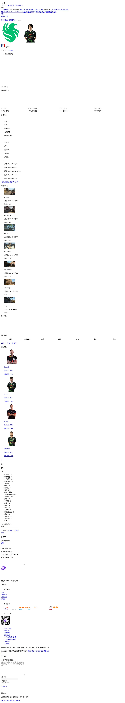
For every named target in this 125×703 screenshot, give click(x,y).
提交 (5, 686)
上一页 (6, 343)
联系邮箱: (4, 681)
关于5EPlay (8, 628)
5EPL (2, 592)
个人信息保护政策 (10, 637)
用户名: (3, 677)
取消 (2, 686)
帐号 (2, 468)
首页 (2, 343)
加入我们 (7, 643)
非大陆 (16, 530)
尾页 (15, 343)
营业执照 (46, 651)
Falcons (10, 50)
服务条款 (7, 635)
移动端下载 (4, 16)
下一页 (11, 343)
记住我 (4, 530)
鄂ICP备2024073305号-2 (35, 651)
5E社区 (3, 599)
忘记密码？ (10, 530)
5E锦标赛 (4, 597)
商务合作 (7, 633)
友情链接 (7, 641)
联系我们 (7, 630)
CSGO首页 (4, 20)
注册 (2, 543)
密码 (2, 526)
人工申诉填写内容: (7, 660)
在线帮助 (4, 594)
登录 (2, 14)
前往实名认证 (5, 700)
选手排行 (12, 20)
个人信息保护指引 (10, 639)
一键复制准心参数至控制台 (9, 182)
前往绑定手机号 (15, 700)
